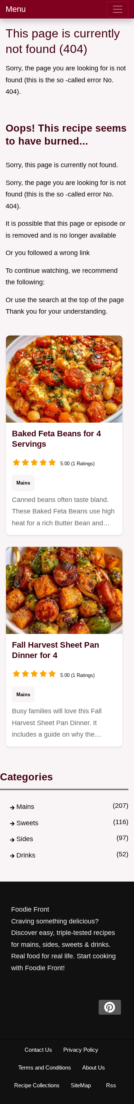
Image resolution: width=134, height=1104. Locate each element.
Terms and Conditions (44, 1067)
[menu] (117, 9)
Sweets (27, 823)
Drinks (25, 855)
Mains (23, 483)
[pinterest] (110, 1007)
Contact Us (38, 1050)
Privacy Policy (80, 1050)
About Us (93, 1067)
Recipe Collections (37, 1085)
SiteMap (81, 1085)
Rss (111, 1085)
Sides (24, 839)
